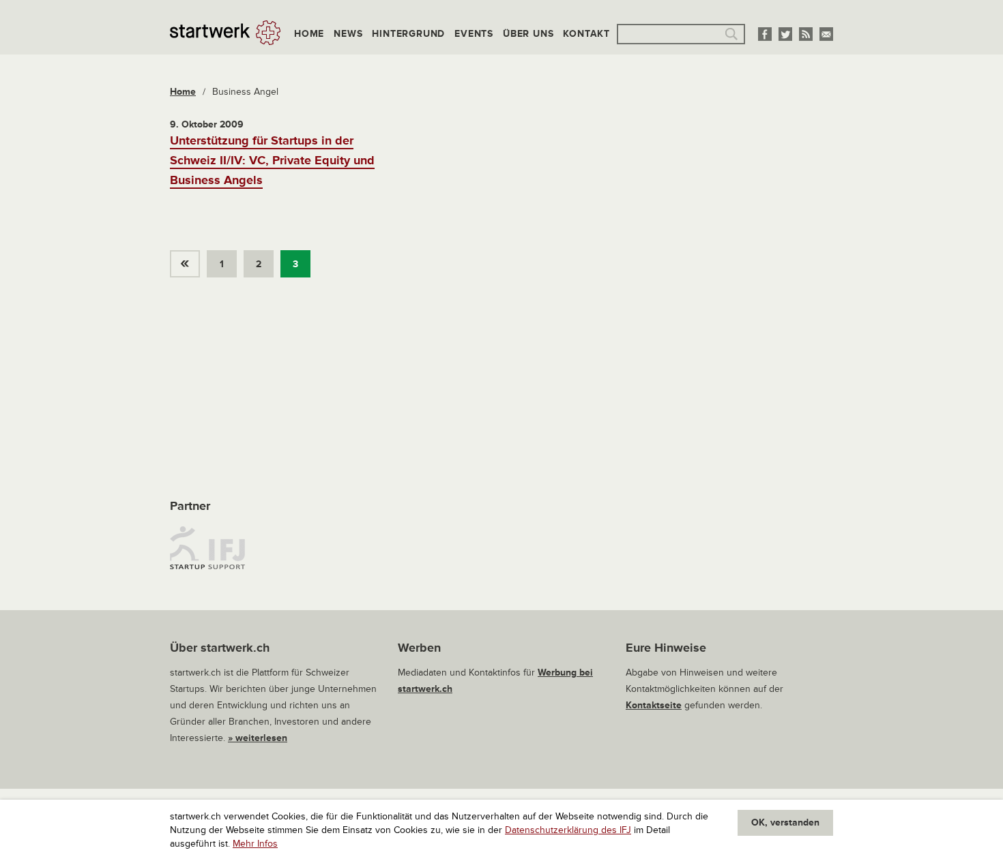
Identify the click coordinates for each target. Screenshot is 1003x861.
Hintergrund (408, 34)
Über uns (528, 34)
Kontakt (586, 34)
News (348, 34)
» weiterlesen (257, 738)
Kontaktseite (654, 705)
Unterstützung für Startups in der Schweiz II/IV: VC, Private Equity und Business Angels (272, 160)
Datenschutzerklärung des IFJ (568, 830)
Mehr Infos (255, 843)
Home (309, 34)
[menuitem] (188, 260)
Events (473, 34)
